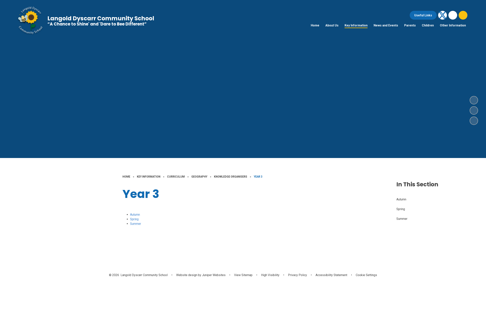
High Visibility (270, 275)
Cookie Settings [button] (366, 275)
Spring (134, 219)
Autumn (135, 214)
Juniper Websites (213, 275)
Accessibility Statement (331, 275)
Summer (135, 223)
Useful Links (423, 15)
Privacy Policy (297, 275)
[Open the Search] (463, 15)
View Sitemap (243, 275)
